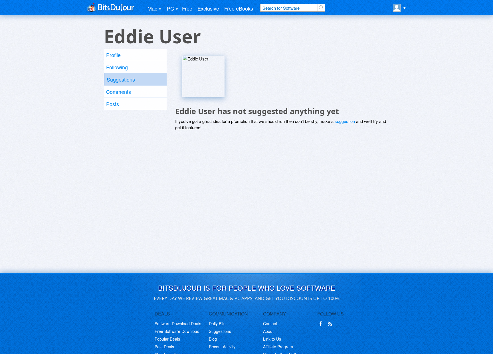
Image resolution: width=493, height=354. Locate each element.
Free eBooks (238, 8)
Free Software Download (177, 331)
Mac (152, 8)
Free (187, 8)
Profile (113, 54)
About (268, 331)
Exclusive (208, 8)
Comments (118, 91)
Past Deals (164, 346)
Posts (112, 104)
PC (170, 8)
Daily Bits (217, 323)
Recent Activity (222, 346)
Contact (270, 323)
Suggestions (121, 79)
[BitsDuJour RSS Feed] (331, 323)
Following (117, 67)
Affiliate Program (278, 346)
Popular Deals (167, 339)
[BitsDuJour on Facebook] (321, 323)
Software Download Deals (178, 323)
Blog (213, 339)
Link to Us (272, 339)
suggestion (345, 121)
